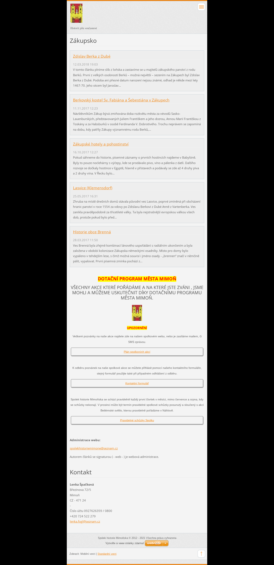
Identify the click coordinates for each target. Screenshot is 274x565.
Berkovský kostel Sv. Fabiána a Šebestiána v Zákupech (121, 100)
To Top (201, 554)
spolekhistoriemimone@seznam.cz (94, 448)
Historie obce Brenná (92, 232)
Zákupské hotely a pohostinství (101, 144)
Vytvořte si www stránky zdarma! (125, 543)
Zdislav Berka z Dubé (92, 56)
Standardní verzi (107, 553)
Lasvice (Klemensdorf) (92, 188)
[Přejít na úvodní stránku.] (123, 15)
